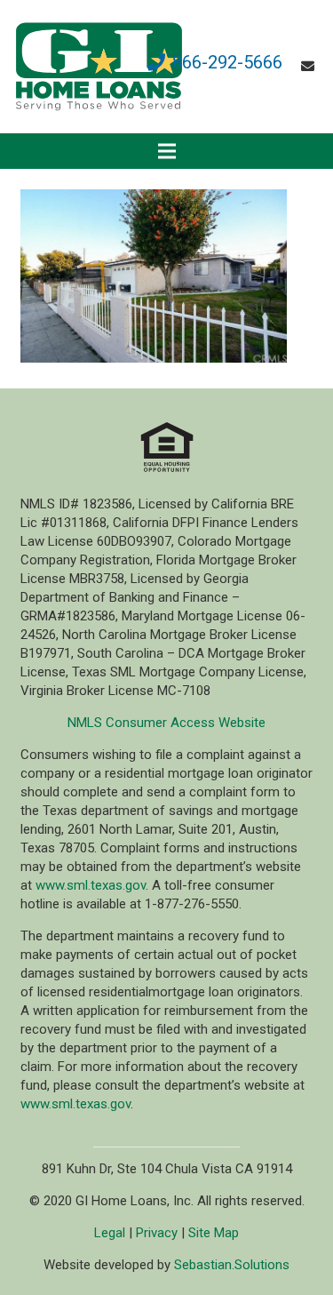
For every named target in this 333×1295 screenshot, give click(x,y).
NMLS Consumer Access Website (166, 723)
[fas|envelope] (310, 67)
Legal (109, 1233)
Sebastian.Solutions (231, 1265)
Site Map (213, 1233)
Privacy (157, 1233)
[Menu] (166, 151)
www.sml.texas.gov (91, 885)
